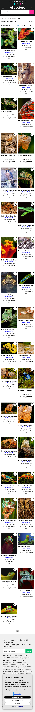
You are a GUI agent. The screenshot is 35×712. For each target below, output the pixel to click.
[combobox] (15, 12)
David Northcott (16, 18)
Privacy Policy (17, 694)
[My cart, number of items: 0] (32, 7)
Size (22, 25)
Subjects (15, 25)
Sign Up (29, 651)
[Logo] (17, 7)
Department (4, 25)
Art (2, 18)
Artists (7, 18)
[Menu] (2, 8)
